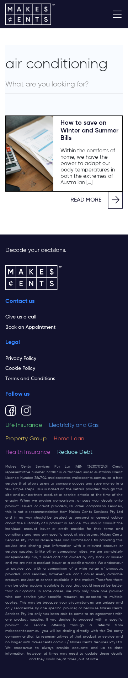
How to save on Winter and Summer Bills (89, 130)
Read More (85, 200)
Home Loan (69, 439)
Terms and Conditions (30, 378)
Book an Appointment (30, 327)
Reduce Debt (74, 452)
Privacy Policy (20, 358)
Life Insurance (23, 425)
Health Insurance (27, 452)
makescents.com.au (89, 478)
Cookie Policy (20, 368)
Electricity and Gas (74, 425)
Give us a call (20, 317)
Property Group (26, 439)
